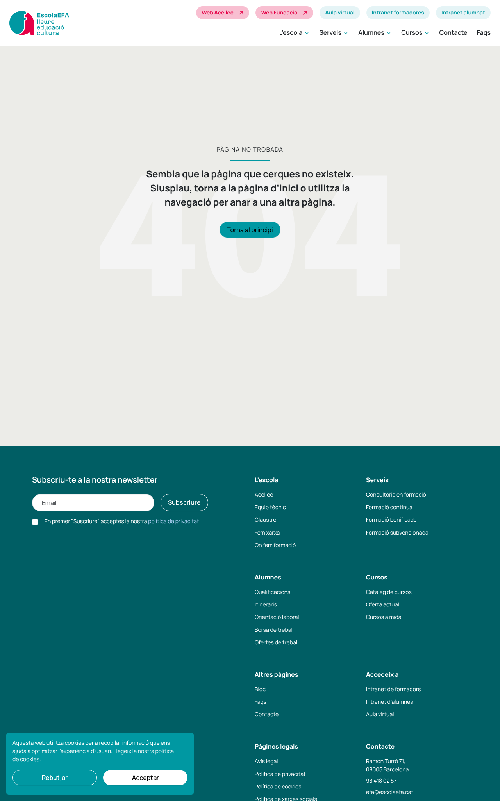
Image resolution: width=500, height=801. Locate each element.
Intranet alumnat (463, 12)
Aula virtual (339, 12)
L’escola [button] (294, 32)
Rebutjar (55, 777)
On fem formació (275, 545)
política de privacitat (173, 521)
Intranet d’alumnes (389, 702)
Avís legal (266, 761)
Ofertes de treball (276, 642)
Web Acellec (223, 13)
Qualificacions (272, 592)
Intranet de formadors (393, 689)
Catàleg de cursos (389, 592)
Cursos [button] (415, 32)
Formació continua (389, 507)
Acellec (264, 495)
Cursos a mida (384, 617)
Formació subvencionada (397, 532)
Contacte (453, 32)
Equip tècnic (270, 507)
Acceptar (145, 777)
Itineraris (266, 604)
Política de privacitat (280, 774)
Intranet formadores (398, 12)
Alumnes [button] (375, 32)
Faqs (484, 32)
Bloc (260, 689)
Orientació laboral (277, 617)
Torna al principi (250, 229)
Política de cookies (278, 786)
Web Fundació (284, 13)
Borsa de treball (274, 630)
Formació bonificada (391, 520)
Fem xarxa (267, 532)
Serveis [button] (334, 32)
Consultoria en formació (396, 495)
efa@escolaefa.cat (389, 792)
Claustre (265, 520)
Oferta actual (382, 604)
